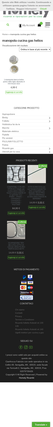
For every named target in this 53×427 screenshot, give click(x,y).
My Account (28, 25)
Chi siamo (19, 309)
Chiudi (43, 9)
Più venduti (7, 138)
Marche (5, 128)
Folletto (5, 121)
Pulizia (5, 145)
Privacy (18, 316)
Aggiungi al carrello (14, 92)
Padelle (5, 134)
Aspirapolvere (8, 114)
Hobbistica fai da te (11, 124)
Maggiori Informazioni (26, 9)
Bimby (5, 117)
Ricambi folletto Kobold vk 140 (29, 329)
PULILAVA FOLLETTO (12, 141)
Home (5, 34)
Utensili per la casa (11, 151)
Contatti (18, 313)
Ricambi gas (8, 148)
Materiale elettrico (10, 131)
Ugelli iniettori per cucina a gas (29, 332)
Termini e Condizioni (24, 319)
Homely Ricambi (26, 378)
